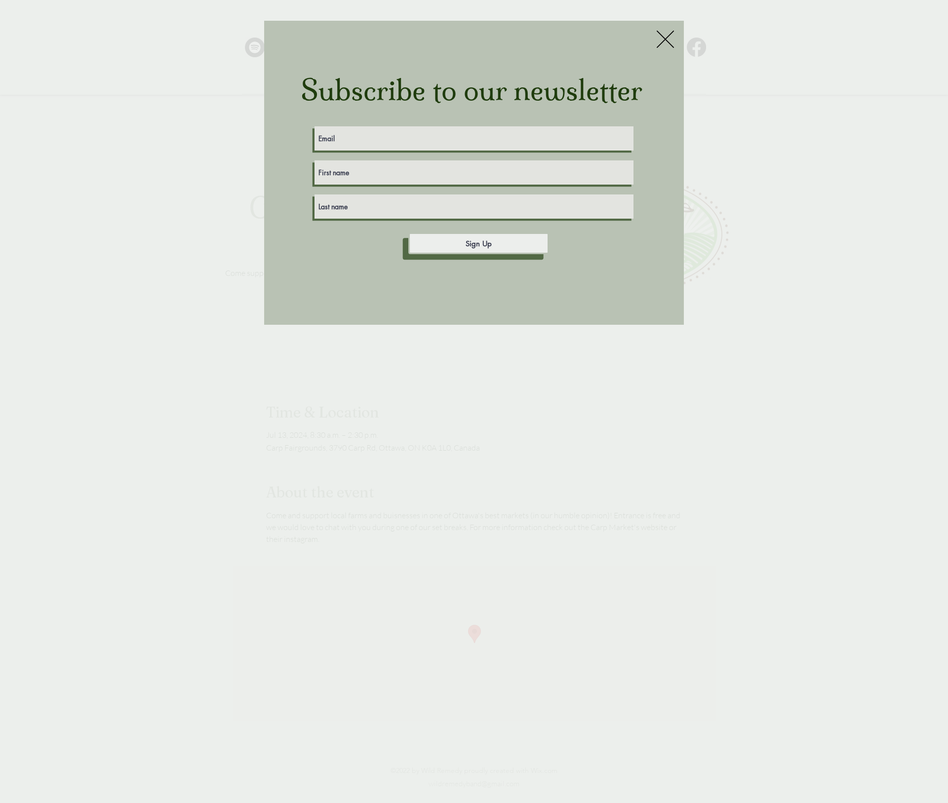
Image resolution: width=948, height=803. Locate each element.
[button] (665, 39)
